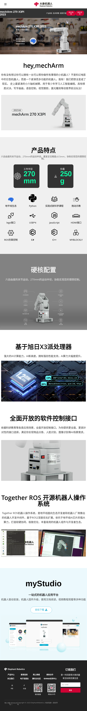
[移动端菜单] (5, 4)
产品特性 (49, 13)
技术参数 (56, 13)
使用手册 (63, 13)
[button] (71, 13)
